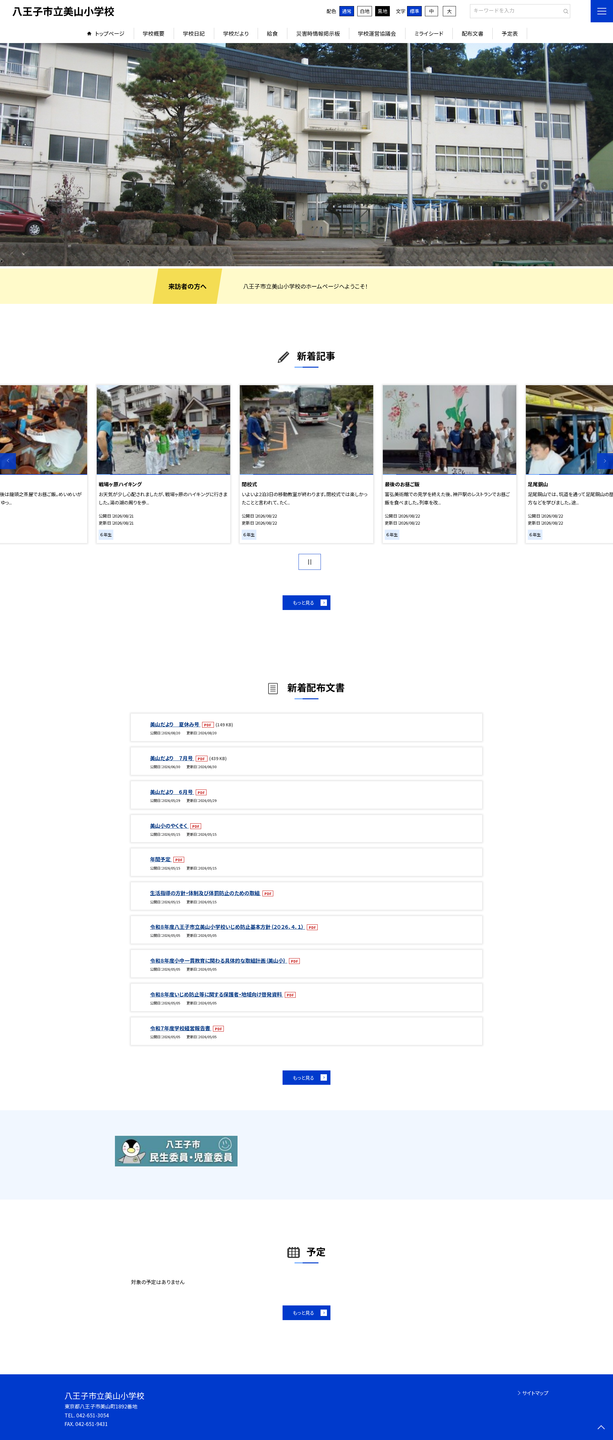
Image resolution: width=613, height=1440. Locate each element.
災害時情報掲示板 (318, 33)
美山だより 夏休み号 (175, 724)
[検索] (564, 10)
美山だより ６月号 (172, 792)
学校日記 (194, 33)
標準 (414, 11)
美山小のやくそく (169, 825)
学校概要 (153, 33)
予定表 (510, 33)
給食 (272, 33)
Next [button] (605, 461)
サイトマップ (535, 1393)
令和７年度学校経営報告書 (180, 1028)
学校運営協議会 (377, 33)
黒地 (382, 11)
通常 (347, 11)
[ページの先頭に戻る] (601, 1428)
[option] (306, 154)
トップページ (110, 33)
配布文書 (472, 33)
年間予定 (161, 859)
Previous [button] (8, 461)
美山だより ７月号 (172, 758)
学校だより (236, 33)
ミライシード (428, 33)
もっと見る (303, 602)
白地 (364, 11)
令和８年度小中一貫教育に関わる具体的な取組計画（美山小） (218, 960)
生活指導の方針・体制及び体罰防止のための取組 (205, 893)
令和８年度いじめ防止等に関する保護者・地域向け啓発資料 (216, 994)
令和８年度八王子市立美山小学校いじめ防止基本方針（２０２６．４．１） (227, 926)
